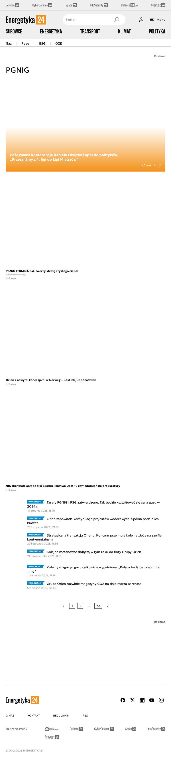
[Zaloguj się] (141, 19)
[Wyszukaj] (116, 19)
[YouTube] (152, 700)
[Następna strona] (107, 606)
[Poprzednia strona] (63, 606)
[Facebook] (123, 700)
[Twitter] (132, 700)
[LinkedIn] (142, 700)
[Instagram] (161, 700)
